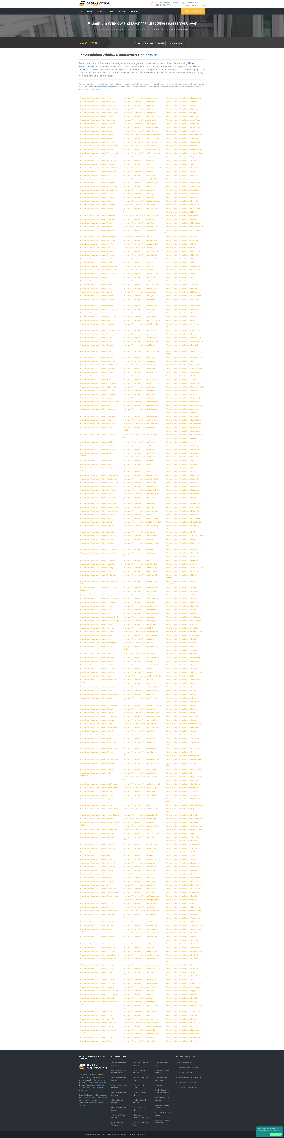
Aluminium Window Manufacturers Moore (97, 606)
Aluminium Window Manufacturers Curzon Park (141, 227)
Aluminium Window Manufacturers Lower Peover (99, 175)
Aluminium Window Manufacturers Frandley (139, 358)
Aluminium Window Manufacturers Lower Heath (141, 543)
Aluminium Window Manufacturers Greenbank (140, 867)
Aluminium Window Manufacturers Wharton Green (100, 266)
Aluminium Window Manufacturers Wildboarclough (100, 617)
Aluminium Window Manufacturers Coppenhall (140, 581)
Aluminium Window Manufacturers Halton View (183, 511)
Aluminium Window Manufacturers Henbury (97, 568)
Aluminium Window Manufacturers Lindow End (141, 255)
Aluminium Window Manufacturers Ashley (97, 878)
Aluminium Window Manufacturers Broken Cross (141, 763)
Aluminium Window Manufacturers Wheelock (98, 844)
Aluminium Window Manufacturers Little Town (98, 442)
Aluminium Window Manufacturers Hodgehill (140, 856)
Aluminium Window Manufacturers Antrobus (98, 819)
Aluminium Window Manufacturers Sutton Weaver (100, 994)
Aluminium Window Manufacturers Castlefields (183, 617)
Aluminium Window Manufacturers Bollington (98, 834)
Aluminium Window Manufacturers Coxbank (140, 313)
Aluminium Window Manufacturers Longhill (181, 647)
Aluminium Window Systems (118, 1094)
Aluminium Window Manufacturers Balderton (140, 317)
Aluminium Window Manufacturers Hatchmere (182, 494)
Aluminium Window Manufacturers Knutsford (140, 560)
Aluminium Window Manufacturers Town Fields (183, 330)
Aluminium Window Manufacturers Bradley (97, 665)
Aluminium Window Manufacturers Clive (96, 885)
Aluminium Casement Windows (163, 1071)
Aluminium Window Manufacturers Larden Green (183, 885)
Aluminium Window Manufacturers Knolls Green (141, 720)
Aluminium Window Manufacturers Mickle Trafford (142, 251)
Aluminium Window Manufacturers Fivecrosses (141, 1019)
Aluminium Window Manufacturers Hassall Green (141, 383)
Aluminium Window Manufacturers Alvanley (139, 822)
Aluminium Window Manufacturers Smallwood (98, 560)
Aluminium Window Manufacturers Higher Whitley (142, 983)
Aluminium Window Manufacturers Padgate (97, 338)
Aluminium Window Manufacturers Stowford (182, 940)
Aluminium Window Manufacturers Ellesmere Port (184, 694)
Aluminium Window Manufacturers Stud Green (98, 951)
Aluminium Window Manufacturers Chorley (97, 969)
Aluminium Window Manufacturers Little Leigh (140, 292)
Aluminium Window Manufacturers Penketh (181, 815)
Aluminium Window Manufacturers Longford (140, 194)
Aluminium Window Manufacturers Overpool (98, 769)
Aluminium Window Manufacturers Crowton (140, 742)
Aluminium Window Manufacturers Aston (96, 277)
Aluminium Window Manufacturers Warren (97, 691)
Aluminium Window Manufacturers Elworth (139, 959)
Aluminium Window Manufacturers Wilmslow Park (142, 606)
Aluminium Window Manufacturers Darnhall (181, 1019)
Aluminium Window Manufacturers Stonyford (140, 113)
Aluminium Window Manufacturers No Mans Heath (142, 341)
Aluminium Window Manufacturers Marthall (181, 244)
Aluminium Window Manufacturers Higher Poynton (184, 777)
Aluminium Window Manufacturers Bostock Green (184, 852)
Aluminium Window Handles (118, 1079)
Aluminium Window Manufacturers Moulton (181, 676)
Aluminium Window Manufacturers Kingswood (98, 409)
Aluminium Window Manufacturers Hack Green (183, 944)
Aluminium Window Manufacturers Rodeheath (182, 867)
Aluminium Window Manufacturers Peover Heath (183, 759)
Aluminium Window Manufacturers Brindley (181, 288)
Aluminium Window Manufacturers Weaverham (99, 435)
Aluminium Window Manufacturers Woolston (98, 539)
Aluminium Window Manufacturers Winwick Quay (141, 571)
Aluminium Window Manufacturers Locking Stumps (142, 834)
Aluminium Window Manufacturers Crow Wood (183, 120)
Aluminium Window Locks (118, 1109)
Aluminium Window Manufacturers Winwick (139, 504)
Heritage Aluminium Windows (140, 1101)
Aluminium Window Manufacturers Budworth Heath (142, 490)
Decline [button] (263, 1134)
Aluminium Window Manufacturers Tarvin (181, 179)
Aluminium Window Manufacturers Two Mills (98, 657)
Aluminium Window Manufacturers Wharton (139, 994)
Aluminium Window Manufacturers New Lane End (184, 405)
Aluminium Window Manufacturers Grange (139, 248)
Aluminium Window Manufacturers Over (180, 248)
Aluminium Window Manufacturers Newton (139, 515)
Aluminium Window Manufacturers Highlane (139, 907)
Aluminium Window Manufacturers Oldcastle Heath (184, 227)
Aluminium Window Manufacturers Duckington (140, 874)
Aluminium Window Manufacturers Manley (97, 320)
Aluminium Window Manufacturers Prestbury (140, 1015)
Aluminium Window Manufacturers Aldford (97, 98)
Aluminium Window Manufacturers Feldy (96, 571)
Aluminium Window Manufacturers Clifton (97, 724)
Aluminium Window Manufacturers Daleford (97, 870)
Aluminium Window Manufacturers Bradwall (181, 413)
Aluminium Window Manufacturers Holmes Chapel (100, 146)
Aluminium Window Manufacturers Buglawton (140, 296)
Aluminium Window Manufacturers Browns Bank (99, 515)
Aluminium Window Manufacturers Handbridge (140, 259)
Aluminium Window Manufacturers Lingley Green (183, 955)
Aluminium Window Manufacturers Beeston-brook (100, 694)
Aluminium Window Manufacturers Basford (139, 1037)
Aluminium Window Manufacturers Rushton (97, 251)
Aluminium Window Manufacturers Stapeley (97, 1012)
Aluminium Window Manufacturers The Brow (140, 889)
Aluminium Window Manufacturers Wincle (139, 172)
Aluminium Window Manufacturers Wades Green (141, 183)
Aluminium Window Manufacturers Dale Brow (140, 870)
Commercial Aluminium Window (163, 1113)
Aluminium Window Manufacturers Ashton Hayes (99, 317)
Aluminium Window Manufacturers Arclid (96, 334)
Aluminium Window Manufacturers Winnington (140, 420)
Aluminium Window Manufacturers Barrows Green (184, 435)
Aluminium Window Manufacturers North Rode (141, 240)
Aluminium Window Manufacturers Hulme (97, 461)
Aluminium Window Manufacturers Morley (181, 212)
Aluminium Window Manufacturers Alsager (181, 792)
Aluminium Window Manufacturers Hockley (181, 532)
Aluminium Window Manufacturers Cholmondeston (142, 274)
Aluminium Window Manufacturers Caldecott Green (184, 568)
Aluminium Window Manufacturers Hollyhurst (98, 628)
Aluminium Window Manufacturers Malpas (139, 237)
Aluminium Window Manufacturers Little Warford (141, 351)
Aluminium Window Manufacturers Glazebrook (183, 987)
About (90, 11)
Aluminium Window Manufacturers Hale (138, 830)
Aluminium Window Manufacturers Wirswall (181, 1015)
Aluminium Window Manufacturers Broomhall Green (185, 805)
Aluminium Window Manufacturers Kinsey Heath (141, 933)
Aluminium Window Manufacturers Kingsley (181, 197)
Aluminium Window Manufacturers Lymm (181, 610)
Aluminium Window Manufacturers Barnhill (97, 522)
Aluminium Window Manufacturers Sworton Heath (142, 784)
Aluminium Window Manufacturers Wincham (140, 102)
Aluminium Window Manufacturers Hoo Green (182, 748)
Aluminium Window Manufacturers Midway (181, 172)
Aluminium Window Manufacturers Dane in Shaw (141, 713)
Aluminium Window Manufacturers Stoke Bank (98, 1019)
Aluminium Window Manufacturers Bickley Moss (183, 911)
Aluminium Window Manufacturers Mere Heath (98, 306)
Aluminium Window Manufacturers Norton (139, 998)
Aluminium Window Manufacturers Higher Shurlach (142, 135)
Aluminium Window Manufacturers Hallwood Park (184, 358)
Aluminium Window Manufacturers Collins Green (183, 208)
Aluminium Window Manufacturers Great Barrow (99, 309)
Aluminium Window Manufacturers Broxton (97, 194)
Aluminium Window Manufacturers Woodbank (140, 568)
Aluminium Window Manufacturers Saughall (97, 624)
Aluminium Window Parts (162, 1064)
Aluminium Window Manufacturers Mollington (182, 922)
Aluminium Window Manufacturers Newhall (181, 841)
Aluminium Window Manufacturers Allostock (182, 643)
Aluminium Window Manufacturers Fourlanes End (99, 494)
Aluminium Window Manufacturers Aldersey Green (142, 969)
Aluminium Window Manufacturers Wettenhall (98, 205)
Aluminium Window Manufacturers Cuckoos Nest (142, 201)
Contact (135, 11)
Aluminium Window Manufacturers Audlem (139, 532)
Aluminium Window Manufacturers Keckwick (182, 391)
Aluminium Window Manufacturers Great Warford (99, 490)
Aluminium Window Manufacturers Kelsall (181, 317)
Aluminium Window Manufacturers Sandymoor (98, 341)
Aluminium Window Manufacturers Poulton (181, 263)
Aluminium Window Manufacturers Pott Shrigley (183, 621)
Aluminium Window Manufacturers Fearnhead (98, 848)
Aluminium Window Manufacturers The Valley (140, 844)
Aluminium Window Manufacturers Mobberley (140, 131)
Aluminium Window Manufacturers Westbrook (98, 183)
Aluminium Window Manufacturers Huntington (98, 980)
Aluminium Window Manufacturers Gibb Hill (181, 320)
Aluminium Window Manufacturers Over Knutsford (100, 259)
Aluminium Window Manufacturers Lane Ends (98, 937)
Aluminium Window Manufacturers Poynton (97, 735)
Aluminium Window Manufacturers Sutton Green (183, 724)
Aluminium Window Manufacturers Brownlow (182, 756)
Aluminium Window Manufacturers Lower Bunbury (142, 116)
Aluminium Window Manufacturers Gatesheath (141, 324)
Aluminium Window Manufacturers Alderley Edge (141, 955)
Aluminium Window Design (140, 1079)
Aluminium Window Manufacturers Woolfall (139, 731)
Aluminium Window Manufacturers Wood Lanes (141, 926)
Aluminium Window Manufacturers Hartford (97, 149)
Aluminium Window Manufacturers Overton (139, 595)
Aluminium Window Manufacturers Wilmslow (140, 1002)
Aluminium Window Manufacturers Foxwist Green (142, 153)
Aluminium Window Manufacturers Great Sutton (183, 296)
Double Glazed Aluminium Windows (162, 1091)
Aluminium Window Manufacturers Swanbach (140, 372)
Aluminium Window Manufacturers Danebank (182, 402)
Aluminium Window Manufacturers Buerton (181, 309)
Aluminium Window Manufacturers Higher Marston (100, 922)
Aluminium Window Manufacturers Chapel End (182, 557)
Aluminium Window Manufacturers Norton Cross (141, 944)
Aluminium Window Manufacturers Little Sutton (141, 380)
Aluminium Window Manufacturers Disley (138, 643)
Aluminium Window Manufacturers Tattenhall (98, 345)
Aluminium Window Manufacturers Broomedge (99, 497)
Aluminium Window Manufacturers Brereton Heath (100, 153)
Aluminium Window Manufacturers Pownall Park (141, 1023)
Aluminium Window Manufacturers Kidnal (181, 937)
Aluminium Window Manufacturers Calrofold (182, 216)
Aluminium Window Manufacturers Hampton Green (100, 599)
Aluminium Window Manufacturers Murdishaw (98, 231)
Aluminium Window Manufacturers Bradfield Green (184, 149)
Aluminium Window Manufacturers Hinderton (98, 632)
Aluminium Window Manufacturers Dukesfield (140, 575)
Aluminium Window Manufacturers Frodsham (98, 792)
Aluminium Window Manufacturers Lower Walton (99, 549)
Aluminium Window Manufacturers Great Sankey (99, 157)
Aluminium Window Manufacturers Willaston (140, 819)
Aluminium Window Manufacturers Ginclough (98, 672)
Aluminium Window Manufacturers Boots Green (183, 306)
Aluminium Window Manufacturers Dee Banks (140, 852)
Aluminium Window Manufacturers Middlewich (98, 837)
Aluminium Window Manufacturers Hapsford (182, 453)
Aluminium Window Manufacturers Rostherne (98, 299)
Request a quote (193, 11)
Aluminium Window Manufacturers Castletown (141, 146)
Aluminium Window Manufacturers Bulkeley (139, 892)
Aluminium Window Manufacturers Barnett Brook (99, 727)
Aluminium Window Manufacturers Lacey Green (183, 788)
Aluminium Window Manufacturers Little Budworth (142, 320)
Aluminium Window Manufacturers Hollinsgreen (99, 237)
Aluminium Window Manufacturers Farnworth (182, 591)
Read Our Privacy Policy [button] (273, 1130)
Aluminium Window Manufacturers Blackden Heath (100, 486)
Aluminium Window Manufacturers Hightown (98, 296)
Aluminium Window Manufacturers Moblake (139, 309)
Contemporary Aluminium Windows (140, 1116)
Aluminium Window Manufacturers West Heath (183, 285)
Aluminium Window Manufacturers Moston (181, 834)
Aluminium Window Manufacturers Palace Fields (141, 216)
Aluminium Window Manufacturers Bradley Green (141, 98)
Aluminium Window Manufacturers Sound (139, 472)
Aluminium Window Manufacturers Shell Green (140, 654)
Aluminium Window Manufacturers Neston (97, 518)
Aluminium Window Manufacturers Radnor (97, 972)
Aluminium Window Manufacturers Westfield (98, 263)
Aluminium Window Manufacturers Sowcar (139, 263)
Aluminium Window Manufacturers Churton (181, 650)
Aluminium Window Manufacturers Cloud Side (140, 446)
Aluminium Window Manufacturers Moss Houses (141, 157)
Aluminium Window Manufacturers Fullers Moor (141, 179)
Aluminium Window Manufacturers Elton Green (98, 914)
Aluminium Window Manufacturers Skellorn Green (184, 266)
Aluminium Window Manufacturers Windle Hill (182, 507)
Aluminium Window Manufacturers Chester (97, 795)
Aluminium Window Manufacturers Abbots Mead (99, 270)
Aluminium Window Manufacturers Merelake (140, 1012)
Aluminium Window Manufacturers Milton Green (183, 223)
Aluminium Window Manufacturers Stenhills (181, 380)
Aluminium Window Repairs (118, 1116)
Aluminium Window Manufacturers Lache (181, 472)
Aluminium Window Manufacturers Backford (182, 709)
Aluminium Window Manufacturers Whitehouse (183, 270)
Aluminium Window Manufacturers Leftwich (97, 127)
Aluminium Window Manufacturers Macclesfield (141, 142)
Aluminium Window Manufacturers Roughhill (182, 168)
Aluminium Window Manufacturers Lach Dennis (183, 784)
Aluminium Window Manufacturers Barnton (97, 292)
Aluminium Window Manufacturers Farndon (97, 739)
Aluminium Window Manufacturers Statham (182, 376)
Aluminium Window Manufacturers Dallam (139, 539)
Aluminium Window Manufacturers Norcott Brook (142, 687)
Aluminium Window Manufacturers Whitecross (98, 135)
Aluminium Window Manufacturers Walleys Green (99, 1023)
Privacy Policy (141, 1134)
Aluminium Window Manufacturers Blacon (181, 259)
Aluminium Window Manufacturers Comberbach (99, 383)
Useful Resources (186, 1056)
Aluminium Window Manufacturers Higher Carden (184, 830)
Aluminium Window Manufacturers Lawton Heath (141, 929)
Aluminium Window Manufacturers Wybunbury (140, 223)
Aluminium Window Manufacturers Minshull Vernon (100, 168)
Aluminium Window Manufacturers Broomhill (182, 780)
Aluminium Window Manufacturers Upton (96, 639)
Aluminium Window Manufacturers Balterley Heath (184, 313)
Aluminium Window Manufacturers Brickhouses (141, 599)
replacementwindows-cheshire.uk (189, 1077)
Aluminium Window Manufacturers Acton (139, 391)
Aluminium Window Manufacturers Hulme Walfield (100, 511)
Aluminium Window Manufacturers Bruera (139, 190)
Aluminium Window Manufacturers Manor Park (98, 731)
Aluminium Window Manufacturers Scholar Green (184, 826)
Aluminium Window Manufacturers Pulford (139, 164)
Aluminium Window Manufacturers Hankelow (140, 859)
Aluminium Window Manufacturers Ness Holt (140, 398)
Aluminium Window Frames (118, 1064)
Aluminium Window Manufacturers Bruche (181, 274)
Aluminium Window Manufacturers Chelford (140, 345)
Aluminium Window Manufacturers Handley (181, 972)
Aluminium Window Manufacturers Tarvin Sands (99, 102)
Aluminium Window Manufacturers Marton (181, 994)
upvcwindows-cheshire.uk (186, 1087)
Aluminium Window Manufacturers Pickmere (140, 991)
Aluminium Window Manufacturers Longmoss (140, 799)
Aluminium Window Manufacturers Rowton (181, 654)
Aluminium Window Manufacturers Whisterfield (99, 889)
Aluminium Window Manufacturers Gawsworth (183, 518)
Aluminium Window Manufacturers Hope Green (99, 161)
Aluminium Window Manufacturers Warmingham (183, 892)
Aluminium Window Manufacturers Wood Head (141, 405)
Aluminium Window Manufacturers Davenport (98, 255)
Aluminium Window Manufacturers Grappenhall (141, 244)
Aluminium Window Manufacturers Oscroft (181, 735)
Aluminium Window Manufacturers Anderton (140, 672)
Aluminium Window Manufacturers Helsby (139, 450)
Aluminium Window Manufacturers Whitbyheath (141, 127)
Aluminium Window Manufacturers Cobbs (97, 1015)
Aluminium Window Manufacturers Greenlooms (141, 281)
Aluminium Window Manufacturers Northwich (98, 543)
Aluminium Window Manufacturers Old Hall (181, 595)
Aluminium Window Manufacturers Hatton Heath (141, 299)
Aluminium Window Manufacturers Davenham (98, 852)
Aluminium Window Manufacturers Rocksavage (99, 867)
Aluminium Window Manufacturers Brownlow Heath (100, 190)
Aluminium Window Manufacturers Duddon (139, 205)
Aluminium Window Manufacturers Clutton (139, 739)
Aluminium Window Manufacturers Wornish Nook (99, 863)
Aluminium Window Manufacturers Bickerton (98, 856)
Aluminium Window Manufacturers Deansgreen (141, 536)
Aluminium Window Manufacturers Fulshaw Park (99, 830)
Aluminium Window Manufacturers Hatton (139, 922)
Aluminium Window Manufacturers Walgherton (98, 713)
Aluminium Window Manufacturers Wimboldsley (183, 837)
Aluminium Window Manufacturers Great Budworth (100, 274)
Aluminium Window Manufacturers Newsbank (140, 1030)
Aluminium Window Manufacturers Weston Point (141, 518)
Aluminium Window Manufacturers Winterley (98, 944)
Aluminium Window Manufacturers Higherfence (141, 588)
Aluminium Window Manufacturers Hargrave (140, 602)
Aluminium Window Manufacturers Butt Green (140, 769)
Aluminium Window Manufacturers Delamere (182, 116)
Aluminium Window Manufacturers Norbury (181, 1041)
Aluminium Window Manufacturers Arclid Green (141, 951)
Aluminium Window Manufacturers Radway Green (184, 870)
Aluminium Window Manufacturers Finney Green (141, 896)
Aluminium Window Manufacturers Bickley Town (141, 735)
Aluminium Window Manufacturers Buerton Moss (99, 450)
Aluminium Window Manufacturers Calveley (181, 599)
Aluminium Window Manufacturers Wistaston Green (142, 479)
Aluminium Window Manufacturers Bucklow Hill (141, 863)
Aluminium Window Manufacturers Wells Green (141, 161)
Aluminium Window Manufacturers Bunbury (97, 116)
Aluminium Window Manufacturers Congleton (98, 532)
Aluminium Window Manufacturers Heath (181, 588)
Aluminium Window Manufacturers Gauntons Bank (184, 153)
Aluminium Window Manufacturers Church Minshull (142, 522)
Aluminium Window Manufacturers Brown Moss (183, 606)
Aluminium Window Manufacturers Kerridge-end (99, 859)
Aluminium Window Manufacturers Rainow (181, 175)
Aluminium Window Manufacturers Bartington (182, 539)
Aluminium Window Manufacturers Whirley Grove (183, 186)
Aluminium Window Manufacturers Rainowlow (182, 515)
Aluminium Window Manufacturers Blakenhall (140, 683)
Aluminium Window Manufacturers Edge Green (183, 657)
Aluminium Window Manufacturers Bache (97, 223)
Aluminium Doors (161, 1085)
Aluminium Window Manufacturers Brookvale (98, 907)
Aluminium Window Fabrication (162, 1079)
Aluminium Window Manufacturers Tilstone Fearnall (184, 536)
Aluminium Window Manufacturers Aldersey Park (141, 691)
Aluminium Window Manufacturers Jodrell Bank (99, 394)
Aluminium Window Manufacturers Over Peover (141, 903)
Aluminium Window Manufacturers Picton (97, 285)
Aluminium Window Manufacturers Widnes (181, 624)
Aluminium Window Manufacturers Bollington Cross (142, 621)
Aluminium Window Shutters (162, 1106)
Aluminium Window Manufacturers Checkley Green (184, 341)
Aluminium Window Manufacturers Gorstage (182, 416)
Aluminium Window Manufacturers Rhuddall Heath (184, 672)
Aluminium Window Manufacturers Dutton (181, 438)
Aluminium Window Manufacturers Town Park (182, 635)
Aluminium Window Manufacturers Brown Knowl (183, 183)
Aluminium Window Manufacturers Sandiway (140, 175)
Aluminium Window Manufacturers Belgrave (97, 1041)
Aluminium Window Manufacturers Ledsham (140, 617)
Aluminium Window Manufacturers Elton (180, 468)
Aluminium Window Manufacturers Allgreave (182, 409)
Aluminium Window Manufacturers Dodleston (98, 709)
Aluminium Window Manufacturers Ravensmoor (183, 424)
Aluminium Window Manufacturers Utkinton (181, 965)
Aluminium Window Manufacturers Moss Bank (98, 948)
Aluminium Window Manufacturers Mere (96, 420)
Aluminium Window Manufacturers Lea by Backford (100, 955)
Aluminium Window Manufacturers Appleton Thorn (142, 826)
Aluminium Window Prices (140, 1124)
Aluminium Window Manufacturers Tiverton (139, 334)
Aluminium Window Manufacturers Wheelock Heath (184, 387)
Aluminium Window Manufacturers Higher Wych (141, 665)
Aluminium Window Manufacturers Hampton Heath (184, 427)
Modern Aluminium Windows (140, 1109)
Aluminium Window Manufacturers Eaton (96, 464)
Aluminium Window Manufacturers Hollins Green (99, 705)
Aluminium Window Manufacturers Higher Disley (183, 383)
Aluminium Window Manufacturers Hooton (181, 752)
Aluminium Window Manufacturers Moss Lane (98, 240)
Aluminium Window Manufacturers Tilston (97, 405)
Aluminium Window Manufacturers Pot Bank (98, 987)
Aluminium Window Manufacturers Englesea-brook (100, 507)
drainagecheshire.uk (184, 1063)
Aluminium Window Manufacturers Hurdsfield (98, 179)
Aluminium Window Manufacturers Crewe (181, 442)
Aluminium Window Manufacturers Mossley (139, 878)
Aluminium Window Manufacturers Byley (180, 991)
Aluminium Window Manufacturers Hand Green (141, 511)
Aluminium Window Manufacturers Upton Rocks (99, 669)
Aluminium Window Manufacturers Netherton (98, 227)
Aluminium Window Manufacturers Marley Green (183, 702)
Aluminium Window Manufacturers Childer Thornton (185, 632)
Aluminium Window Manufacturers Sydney (139, 948)
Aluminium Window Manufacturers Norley (181, 773)
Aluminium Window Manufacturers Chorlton (182, 628)
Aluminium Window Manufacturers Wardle (139, 219)
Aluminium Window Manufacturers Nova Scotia (183, 1023)
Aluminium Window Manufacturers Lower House (99, 911)
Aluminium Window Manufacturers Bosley (181, 874)
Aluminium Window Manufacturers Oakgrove (140, 980)
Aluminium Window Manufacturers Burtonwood (99, 391)
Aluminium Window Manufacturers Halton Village (183, 127)
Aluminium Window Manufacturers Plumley (97, 661)
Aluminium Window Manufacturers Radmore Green (142, 1026)
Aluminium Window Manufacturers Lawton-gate (183, 769)
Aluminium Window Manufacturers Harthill (181, 639)
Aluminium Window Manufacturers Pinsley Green (183, 338)
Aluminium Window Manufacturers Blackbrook (98, 416)
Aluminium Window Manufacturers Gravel (139, 639)
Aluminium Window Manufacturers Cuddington (141, 338)
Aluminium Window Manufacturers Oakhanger (182, 446)
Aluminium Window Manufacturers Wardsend (182, 844)
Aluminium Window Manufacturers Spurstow (182, 109)
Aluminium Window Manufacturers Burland (139, 881)
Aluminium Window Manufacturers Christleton (98, 1037)
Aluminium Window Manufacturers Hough (181, 691)
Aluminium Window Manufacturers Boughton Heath (100, 716)
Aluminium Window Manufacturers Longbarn (140, 124)
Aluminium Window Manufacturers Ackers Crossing (142, 987)
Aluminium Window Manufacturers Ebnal (180, 277)
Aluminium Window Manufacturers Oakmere (98, 131)
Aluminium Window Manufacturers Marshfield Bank (100, 815)
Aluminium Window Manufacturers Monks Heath (183, 680)
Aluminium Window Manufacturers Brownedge (140, 330)
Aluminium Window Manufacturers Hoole (139, 549)
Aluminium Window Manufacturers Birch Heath (141, 424)
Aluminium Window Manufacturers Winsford (98, 998)
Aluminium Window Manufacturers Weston (181, 237)
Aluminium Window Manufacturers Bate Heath (98, 983)
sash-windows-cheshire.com (187, 1068)
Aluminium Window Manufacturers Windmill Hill (183, 848)
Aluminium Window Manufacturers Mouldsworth (141, 727)
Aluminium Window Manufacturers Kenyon (139, 368)
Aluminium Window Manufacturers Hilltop (97, 635)
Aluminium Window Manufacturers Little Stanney (99, 784)
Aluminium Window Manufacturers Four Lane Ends (184, 881)
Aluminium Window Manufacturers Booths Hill (140, 507)
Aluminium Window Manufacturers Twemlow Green (142, 716)
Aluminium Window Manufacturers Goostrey (182, 1026)
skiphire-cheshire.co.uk (185, 1073)
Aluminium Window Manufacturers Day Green (182, 602)
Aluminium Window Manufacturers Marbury (139, 442)
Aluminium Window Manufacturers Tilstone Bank (141, 911)
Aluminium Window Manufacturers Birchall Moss (99, 113)
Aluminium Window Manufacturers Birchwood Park (184, 1030)
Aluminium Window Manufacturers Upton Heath (183, 490)
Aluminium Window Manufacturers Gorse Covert (141, 494)
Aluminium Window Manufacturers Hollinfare (98, 244)
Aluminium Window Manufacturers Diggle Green (183, 450)
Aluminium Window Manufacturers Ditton (139, 266)
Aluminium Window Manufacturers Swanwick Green (100, 892)
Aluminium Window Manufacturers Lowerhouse (99, 504)
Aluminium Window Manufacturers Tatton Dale (183, 918)
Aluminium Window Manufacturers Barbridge (140, 365)
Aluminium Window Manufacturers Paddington (140, 773)
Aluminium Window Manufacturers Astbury (139, 361)
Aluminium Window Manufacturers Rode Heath (99, 602)
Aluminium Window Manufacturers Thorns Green (141, 138)
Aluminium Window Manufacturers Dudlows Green (184, 687)
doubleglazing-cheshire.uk (186, 1082)
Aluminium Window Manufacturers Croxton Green (100, 991)
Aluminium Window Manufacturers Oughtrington (141, 900)
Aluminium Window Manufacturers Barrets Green (141, 453)
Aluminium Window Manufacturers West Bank (182, 365)
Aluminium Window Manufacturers (118, 1071)
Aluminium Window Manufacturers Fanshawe (140, 120)
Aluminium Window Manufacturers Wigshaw (98, 799)
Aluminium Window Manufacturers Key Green (182, 461)
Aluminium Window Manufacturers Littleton (181, 705)
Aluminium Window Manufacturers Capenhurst (183, 398)
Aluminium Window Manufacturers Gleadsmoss (183, 878)
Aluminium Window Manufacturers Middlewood (183, 292)
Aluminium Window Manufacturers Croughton (98, 874)
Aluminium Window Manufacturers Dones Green (99, 281)
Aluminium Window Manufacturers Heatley (97, 288)
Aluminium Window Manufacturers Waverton (140, 457)
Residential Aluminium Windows (163, 1098)
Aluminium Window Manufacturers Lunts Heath (99, 1026)
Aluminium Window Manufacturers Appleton (182, 856)
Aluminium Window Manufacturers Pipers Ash (182, 205)
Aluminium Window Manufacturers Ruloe (96, 201)
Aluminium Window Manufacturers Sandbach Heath (142, 168)
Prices (111, 11)
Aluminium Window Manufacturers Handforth (140, 724)
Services (100, 11)
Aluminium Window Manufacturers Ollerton (97, 881)
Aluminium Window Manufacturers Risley (96, 613)
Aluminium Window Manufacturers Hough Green (141, 661)
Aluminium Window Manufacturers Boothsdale (141, 815)
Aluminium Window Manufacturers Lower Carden (141, 613)
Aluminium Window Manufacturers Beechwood (183, 194)
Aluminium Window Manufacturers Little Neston (141, 657)
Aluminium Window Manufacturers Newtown (182, 969)
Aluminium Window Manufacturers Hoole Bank (98, 248)
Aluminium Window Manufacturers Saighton (140, 795)
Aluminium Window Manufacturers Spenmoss (98, 687)
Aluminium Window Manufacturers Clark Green (183, 131)
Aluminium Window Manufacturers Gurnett (139, 105)
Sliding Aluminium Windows (118, 1124)
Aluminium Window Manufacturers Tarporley (140, 468)
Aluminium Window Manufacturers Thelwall (139, 805)
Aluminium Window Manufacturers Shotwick (98, 647)
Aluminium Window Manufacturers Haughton (182, 113)
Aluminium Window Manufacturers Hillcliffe (181, 669)
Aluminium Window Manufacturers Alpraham (140, 848)
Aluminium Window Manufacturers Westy (181, 903)
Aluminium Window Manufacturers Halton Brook (183, 504)
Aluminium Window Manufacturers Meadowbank (183, 907)
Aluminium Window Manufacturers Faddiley (181, 900)
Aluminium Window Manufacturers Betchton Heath (100, 365)
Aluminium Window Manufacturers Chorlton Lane (142, 270)
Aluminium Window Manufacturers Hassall (181, 998)
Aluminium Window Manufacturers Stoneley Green (100, 483)
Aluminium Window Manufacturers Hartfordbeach (184, 929)
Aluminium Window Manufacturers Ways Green (141, 809)
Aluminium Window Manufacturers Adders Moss (99, 186)
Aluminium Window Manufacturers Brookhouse (183, 251)
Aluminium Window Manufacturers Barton (181, 720)
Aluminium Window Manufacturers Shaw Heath (141, 885)
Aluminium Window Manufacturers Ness (96, 676)
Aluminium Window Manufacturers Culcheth (182, 859)
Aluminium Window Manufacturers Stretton (97, 595)
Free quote (122, 11)
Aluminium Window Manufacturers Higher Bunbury (100, 809)
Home (81, 11)
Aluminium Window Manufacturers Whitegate (182, 479)
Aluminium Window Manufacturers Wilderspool (141, 475)
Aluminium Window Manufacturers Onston (181, 464)
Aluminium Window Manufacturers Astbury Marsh (100, 759)
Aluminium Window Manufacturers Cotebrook (140, 486)
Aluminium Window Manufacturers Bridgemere (183, 863)
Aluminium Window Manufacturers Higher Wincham (142, 149)
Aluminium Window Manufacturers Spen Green (141, 402)
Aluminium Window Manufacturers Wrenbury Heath (184, 983)
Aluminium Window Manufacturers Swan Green (141, 635)
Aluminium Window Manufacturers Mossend (182, 1034)
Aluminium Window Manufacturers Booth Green (183, 431)
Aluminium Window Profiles (140, 1086)
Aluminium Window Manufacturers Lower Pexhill (141, 285)
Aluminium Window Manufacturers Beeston (97, 358)
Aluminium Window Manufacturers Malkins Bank (99, 172)
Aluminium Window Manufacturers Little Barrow (183, 1037)
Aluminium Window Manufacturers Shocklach (182, 102)
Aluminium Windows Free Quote (162, 1121)
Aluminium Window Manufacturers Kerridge (181, 713)
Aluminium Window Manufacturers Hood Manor (99, 564)
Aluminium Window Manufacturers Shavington (98, 368)
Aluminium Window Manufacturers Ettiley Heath (99, 742)
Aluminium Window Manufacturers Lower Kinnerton (184, 135)
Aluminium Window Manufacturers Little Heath (98, 219)
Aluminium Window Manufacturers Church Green (183, 105)
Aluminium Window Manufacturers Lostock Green (100, 109)
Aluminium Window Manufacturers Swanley (97, 926)
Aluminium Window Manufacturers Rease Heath (183, 522)
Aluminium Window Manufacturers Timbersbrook (184, 739)
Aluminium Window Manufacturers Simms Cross (99, 553)
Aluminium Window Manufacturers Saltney (181, 164)
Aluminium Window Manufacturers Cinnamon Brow (184, 819)
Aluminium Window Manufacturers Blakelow (97, 698)
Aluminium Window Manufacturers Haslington (182, 716)
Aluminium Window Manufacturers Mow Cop (140, 788)
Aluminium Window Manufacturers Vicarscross (183, 1012)
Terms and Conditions (128, 1134)
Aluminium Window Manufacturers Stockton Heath (142, 676)
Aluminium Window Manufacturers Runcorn (181, 146)
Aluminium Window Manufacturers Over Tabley (141, 632)
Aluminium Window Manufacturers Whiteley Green (184, 926)
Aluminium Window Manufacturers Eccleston (98, 398)
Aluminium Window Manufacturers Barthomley (98, 142)
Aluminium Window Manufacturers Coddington (183, 161)
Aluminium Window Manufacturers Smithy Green (99, 446)
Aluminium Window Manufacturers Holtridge (98, 965)
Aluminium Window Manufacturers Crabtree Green (184, 795)
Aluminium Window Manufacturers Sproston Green (184, 368)
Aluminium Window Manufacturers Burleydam (98, 120)
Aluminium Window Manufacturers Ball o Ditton (183, 486)
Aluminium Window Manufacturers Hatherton (140, 231)
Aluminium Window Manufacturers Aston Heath (141, 416)
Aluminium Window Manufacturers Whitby (139, 694)
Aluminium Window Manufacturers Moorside (182, 560)
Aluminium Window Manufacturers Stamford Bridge (100, 621)
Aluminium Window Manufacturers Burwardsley (141, 526)
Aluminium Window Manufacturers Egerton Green (99, 164)
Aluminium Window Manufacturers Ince (138, 464)
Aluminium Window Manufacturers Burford (97, 903)
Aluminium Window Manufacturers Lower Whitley (184, 420)
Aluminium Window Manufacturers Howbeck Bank (100, 475)
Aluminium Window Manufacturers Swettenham (99, 959)
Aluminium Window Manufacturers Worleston (140, 288)
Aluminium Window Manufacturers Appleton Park (99, 479)
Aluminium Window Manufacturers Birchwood (182, 661)
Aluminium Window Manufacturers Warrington (182, 933)
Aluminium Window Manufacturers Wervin (97, 610)
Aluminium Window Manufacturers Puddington (183, 948)
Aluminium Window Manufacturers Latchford (182, 683)
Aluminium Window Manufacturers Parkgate (97, 138)
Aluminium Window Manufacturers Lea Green (182, 727)
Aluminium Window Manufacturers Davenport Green (100, 330)
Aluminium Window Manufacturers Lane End (182, 896)
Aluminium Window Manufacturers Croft (180, 980)
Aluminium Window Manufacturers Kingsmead (98, 361)
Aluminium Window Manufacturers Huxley (97, 380)
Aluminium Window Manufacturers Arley (138, 669)
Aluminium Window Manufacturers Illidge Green (99, 720)
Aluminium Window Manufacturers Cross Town (183, 889)
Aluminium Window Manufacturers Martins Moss (183, 255)
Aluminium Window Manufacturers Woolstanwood (142, 306)
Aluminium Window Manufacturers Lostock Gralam (100, 402)
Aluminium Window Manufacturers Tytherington (99, 643)
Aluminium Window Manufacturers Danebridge (182, 124)
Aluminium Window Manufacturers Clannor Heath (99, 105)
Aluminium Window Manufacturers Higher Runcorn (184, 665)
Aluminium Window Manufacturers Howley (181, 334)
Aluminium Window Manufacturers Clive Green (183, 190)
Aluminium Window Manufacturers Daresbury (140, 483)
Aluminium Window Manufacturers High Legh (140, 376)
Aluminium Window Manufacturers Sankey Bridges (142, 1034)
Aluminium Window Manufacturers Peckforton (140, 394)
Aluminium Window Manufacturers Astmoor (140, 610)
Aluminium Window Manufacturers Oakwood (182, 822)
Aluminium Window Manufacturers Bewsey (181, 1002)
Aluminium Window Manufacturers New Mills (182, 201)
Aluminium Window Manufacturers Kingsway (98, 324)
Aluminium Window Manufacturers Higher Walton (184, 157)
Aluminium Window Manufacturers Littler (180, 361)
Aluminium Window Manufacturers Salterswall (98, 654)
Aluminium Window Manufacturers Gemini (97, 805)
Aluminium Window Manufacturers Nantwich (140, 387)
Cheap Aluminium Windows (118, 1101)
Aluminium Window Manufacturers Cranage (181, 914)
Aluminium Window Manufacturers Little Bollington (142, 1041)
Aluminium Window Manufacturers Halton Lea (98, 216)
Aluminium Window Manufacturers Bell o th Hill (183, 976)
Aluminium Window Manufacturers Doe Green (98, 124)
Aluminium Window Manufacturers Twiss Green (183, 281)
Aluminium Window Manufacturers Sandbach (98, 197)
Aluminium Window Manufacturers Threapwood (183, 698)
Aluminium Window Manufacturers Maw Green (98, 424)
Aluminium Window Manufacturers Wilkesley (98, 376)
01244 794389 (163, 5)
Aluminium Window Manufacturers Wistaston (140, 564)
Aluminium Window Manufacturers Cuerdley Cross (184, 951)
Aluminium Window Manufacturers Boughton (140, 186)
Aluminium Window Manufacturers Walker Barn (183, 553)
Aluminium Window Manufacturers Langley (97, 351)
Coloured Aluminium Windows (141, 1094)
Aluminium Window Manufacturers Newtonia (140, 709)
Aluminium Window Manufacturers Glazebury (182, 564)
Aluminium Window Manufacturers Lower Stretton (100, 788)
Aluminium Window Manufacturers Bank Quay (182, 372)
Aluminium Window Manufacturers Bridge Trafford (184, 98)
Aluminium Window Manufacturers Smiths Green (99, 575)
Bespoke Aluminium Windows (140, 1064)
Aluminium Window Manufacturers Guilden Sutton (184, 549)
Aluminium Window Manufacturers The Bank (182, 138)
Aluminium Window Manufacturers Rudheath (98, 427)
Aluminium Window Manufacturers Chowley (139, 197)
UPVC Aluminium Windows (139, 1071)
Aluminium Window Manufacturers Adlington (182, 240)
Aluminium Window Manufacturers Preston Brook (184, 613)
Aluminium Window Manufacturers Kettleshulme (99, 748)
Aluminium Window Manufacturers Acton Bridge (141, 759)
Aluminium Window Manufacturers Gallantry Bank (99, 387)
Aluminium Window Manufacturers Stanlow (181, 731)
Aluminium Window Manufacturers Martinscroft (99, 313)
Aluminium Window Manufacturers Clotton (181, 483)
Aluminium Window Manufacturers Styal (138, 628)
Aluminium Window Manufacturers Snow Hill (182, 457)
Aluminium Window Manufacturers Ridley (138, 680)
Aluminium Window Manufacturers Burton (181, 219)
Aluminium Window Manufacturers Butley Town (183, 142)
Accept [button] (275, 1134)
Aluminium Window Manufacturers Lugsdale (98, 526)
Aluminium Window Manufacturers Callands (139, 109)
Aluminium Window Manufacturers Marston (97, 208)
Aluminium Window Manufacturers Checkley (98, 752)
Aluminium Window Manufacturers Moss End (182, 475)
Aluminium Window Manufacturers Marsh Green (141, 591)
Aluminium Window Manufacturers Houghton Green (142, 705)
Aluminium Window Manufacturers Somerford (98, 536)
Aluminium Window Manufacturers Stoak (138, 461)
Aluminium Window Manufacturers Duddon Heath (99, 372)
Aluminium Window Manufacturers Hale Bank (182, 394)
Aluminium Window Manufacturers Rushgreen (140, 277)
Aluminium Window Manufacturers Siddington (98, 763)
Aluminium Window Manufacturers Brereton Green (142, 965)
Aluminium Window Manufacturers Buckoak (139, 792)
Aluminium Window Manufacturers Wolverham (140, 748)
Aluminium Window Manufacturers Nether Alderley (184, 571)
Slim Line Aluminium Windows (119, 1086)
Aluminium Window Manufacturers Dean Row (140, 624)
